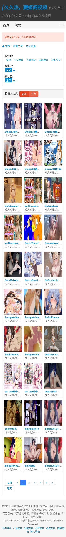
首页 (6, 25)
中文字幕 (18, 59)
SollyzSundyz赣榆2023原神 (40, 280)
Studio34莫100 (53, 169)
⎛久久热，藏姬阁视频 (24, 7)
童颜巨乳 (43, 59)
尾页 (9, 488)
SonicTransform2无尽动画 (39, 243)
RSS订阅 (7, 528)
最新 (24, 94)
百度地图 (18, 528)
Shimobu (30, 465)
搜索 (18, 25)
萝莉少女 (56, 59)
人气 (33, 94)
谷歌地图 (29, 528)
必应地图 (40, 528)
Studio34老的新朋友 (16, 131)
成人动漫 (31, 46)
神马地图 (35, 531)
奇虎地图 (51, 528)
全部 (8, 59)
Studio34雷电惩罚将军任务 (39, 131)
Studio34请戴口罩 (34, 169)
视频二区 (18, 46)
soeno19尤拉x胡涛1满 (17, 428)
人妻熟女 (31, 59)
